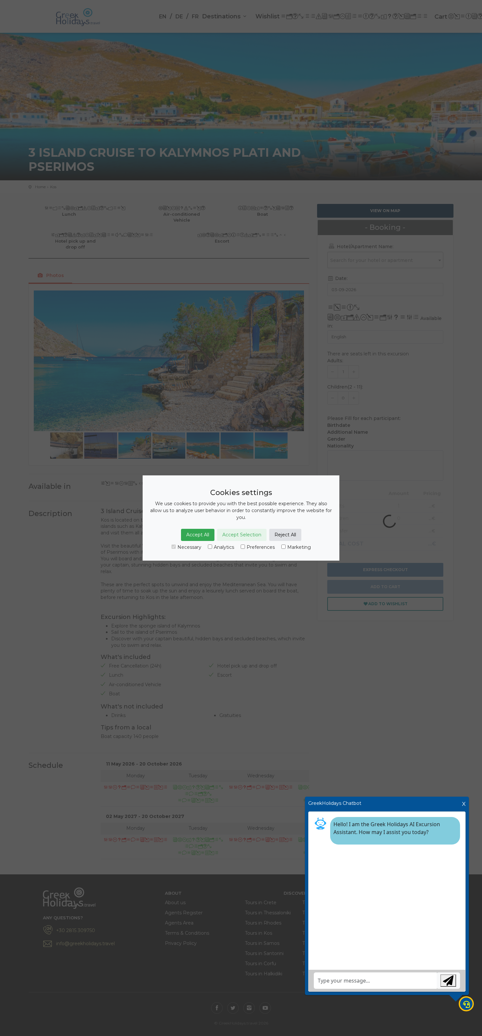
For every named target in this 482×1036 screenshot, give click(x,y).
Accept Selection (241, 535)
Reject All (285, 535)
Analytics (224, 547)
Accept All (197, 535)
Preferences (261, 547)
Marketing (299, 547)
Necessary (189, 547)
